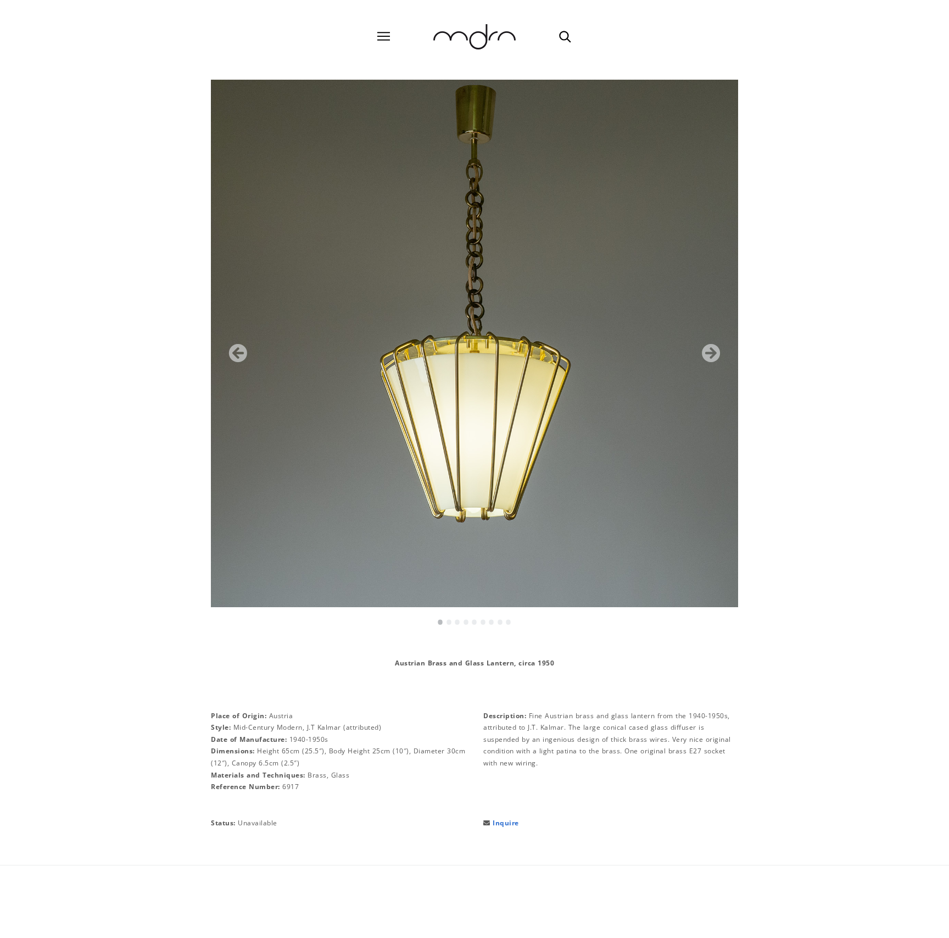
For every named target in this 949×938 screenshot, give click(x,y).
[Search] (564, 36)
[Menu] (383, 36)
